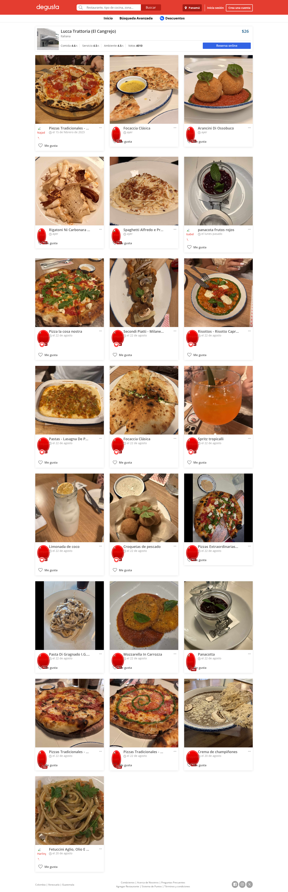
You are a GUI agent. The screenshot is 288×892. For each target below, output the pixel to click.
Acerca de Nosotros (148, 882)
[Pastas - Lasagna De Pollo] (69, 400)
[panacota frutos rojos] (218, 191)
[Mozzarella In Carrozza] (144, 615)
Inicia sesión (215, 8)
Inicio (108, 18)
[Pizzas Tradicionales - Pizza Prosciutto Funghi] (69, 713)
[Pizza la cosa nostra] (69, 292)
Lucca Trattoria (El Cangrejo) (88, 31)
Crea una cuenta (239, 8)
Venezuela (54, 884)
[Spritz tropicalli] (218, 400)
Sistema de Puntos (152, 886)
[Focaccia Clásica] (144, 89)
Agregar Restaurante (127, 886)
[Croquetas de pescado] (144, 508)
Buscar (151, 7)
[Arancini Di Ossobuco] (218, 89)
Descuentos (172, 18)
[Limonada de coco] (69, 508)
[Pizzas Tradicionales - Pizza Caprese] (144, 713)
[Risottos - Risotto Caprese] (218, 292)
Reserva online (226, 46)
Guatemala (68, 884)
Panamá (194, 8)
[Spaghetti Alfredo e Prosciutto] (144, 191)
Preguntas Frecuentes (173, 882)
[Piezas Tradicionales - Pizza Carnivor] (69, 89)
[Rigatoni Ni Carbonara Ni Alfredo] (69, 191)
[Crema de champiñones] (218, 713)
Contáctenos (128, 882)
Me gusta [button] (51, 146)
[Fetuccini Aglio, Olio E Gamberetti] (69, 810)
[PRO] (116, 132)
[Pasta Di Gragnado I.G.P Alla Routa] (69, 615)
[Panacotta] (218, 615)
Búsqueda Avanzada (136, 18)
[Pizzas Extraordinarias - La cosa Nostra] (218, 508)
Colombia (40, 884)
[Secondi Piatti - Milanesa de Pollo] (144, 292)
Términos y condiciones (177, 886)
